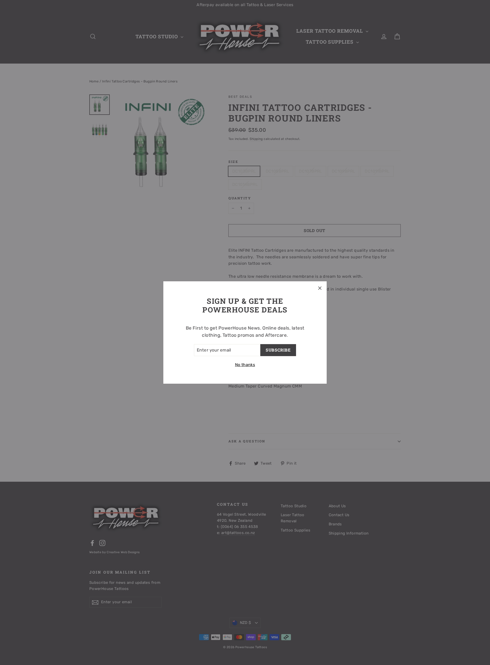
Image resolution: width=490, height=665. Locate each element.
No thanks (245, 364)
